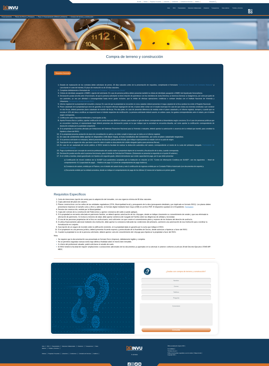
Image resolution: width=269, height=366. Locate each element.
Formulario (189, 207)
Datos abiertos (225, 8)
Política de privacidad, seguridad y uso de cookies (180, 353)
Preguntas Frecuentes (156, 1)
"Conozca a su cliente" (117, 90)
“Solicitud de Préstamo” (99, 90)
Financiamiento (182, 8)
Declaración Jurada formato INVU (81, 101)
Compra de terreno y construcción (82, 17)
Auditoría (197, 1)
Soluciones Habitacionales (194, 8)
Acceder (139, 1)
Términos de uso (171, 351)
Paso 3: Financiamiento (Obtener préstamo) (52, 17)
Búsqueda (212, 1)
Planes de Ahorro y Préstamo (25, 17)
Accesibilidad (170, 348)
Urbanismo (206, 8)
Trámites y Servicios (237, 8)
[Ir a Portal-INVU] (10, 7)
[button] (176, 330)
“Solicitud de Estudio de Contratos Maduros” (196, 85)
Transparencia (215, 8)
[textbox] (176, 280)
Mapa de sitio (197, 353)
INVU (174, 8)
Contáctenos (175, 1)
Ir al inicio (134, 354)
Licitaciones (167, 1)
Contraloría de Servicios (186, 1)
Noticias (146, 1)
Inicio (168, 8)
